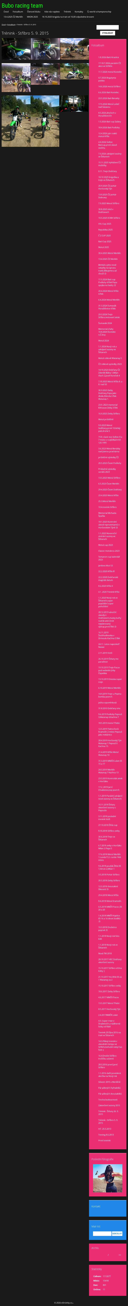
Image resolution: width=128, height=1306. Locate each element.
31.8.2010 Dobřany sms (109, 708)
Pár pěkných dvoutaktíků (110, 1093)
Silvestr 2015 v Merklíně (109, 1082)
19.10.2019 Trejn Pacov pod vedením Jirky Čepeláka (109, 670)
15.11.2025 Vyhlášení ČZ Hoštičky (109, 164)
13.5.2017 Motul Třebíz (109, 1003)
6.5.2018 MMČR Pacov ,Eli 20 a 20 (110, 908)
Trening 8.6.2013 (106, 1134)
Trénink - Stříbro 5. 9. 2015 (108, 1121)
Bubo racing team (22, 5)
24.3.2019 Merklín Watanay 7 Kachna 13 (108, 771)
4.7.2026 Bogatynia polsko (107, 79)
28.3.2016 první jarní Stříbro (107, 1066)
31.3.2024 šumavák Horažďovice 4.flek (107, 307)
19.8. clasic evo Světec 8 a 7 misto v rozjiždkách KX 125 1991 (110, 440)
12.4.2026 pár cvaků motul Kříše (107, 135)
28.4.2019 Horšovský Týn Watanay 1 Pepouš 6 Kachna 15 (110, 743)
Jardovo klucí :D (105, 565)
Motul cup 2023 (105, 545)
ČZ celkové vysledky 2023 (110, 364)
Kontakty (79, 11)
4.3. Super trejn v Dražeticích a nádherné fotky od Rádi (109, 1023)
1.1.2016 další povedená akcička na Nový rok (109, 1074)
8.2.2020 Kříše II (105, 586)
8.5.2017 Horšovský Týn (109, 1009)
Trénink (67, 11)
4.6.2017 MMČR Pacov (108, 997)
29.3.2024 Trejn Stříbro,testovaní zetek (109, 316)
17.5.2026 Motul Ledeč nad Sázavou (108, 105)
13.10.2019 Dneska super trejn (110, 680)
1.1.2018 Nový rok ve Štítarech (108, 946)
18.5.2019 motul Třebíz (109, 723)
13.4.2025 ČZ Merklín (13, 16)
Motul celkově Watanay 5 (110, 358)
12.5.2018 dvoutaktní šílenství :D (108, 888)
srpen (104, 1255)
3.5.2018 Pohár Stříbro (109, 874)
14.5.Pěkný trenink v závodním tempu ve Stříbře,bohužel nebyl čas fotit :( (110, 1045)
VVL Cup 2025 (104, 223)
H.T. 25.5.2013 (104, 1128)
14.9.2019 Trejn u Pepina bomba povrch (109, 695)
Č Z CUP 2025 (104, 235)
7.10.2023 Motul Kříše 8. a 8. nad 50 (110, 383)
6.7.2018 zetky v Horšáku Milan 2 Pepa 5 (109, 847)
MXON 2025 (32, 16)
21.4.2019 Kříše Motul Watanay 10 (108, 753)
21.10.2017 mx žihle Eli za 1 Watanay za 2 (110, 978)
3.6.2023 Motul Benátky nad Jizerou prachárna (109, 450)
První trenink (104, 1140)
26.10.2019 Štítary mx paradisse (108, 660)
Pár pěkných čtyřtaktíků (109, 1087)
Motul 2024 (103, 340)
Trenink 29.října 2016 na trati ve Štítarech (109, 1034)
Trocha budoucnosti (107, 1099)
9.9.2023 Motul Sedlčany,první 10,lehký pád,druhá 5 (109, 428)
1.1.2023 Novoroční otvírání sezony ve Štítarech (107, 536)
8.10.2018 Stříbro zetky (109, 830)
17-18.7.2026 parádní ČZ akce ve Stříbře (109, 64)
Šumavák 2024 (105, 323)
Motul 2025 (103, 247)
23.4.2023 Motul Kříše (108, 495)
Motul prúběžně (105, 419)
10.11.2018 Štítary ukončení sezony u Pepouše (107, 807)
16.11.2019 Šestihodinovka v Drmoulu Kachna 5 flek (109, 635)
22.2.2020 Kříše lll (106, 571)
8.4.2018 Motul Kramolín (109, 901)
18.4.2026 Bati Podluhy (109, 127)
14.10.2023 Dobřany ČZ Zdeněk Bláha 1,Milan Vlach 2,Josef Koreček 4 (109, 372)
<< (95, 1255)
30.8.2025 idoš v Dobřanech (105, 211)
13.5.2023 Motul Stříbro (109, 477)
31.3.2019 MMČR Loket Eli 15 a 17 (110, 762)
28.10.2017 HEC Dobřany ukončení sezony (110, 961)
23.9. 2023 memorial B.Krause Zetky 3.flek (108, 406)
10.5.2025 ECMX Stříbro (109, 218)
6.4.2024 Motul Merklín (109, 299)
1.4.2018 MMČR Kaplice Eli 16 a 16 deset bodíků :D (109, 918)
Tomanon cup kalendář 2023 (109, 558)
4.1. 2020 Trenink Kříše (108, 592)
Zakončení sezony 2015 (109, 1105)
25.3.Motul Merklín (107, 501)
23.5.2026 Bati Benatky (108, 98)
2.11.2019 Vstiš (105, 653)
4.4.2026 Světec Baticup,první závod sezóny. (107, 145)
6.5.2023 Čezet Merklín (108, 483)
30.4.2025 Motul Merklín (109, 253)
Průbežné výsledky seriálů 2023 (107, 470)
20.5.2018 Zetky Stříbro (109, 880)
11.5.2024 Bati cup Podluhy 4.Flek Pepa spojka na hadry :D (107, 282)
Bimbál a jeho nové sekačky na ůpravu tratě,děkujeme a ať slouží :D (107, 269)
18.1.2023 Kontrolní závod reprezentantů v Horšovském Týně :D (109, 524)
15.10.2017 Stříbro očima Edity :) (110, 969)
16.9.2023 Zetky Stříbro (109, 413)
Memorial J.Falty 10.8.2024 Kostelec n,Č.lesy (107, 332)
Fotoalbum (18, 11)
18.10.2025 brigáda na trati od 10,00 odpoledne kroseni (68, 16)
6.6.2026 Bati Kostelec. (108, 92)
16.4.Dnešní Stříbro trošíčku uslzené (107, 1057)
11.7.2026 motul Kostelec (110, 71)
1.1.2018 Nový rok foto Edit (108, 937)
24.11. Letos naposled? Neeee (109, 645)
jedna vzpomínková (107, 702)
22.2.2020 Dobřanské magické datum (108, 578)
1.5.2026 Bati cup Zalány (109, 121)
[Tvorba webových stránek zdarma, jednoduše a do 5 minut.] (73, 1303)
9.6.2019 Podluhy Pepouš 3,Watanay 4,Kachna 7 (110, 716)
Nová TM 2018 (105, 953)
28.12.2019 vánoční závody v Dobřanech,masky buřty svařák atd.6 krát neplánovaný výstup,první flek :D (109, 619)
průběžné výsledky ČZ (108, 457)
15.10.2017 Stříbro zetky (109, 985)
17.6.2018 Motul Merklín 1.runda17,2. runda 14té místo (109, 857)
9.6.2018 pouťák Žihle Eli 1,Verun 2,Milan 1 (109, 867)
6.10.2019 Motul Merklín (109, 688)
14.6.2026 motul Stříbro (109, 86)
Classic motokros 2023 (109, 551)
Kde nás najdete (52, 11)
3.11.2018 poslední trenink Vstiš (107, 818)
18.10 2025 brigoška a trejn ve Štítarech (108, 178)
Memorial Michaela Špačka (107, 514)
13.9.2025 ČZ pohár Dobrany (107, 196)
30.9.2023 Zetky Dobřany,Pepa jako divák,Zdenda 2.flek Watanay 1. (107, 394)
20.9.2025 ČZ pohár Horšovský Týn (107, 187)
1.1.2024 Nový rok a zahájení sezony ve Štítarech (107, 349)
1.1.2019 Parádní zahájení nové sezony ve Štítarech (110, 797)
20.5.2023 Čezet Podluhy (109, 463)
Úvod (6, 11)
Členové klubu (33, 11)
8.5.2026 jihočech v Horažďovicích (107, 114)
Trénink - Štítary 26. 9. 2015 (108, 1113)
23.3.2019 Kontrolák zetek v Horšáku (110, 780)
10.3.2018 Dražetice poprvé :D (107, 929)
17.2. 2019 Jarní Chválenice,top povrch (108, 788)
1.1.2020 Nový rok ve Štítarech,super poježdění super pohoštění (108, 602)
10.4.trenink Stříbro (107, 507)
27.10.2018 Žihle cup (107, 825)
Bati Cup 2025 (104, 241)
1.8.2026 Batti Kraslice (108, 57)
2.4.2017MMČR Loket (108, 1015)
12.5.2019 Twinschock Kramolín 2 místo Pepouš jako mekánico (110, 732)
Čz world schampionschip (99, 11)
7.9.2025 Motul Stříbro (108, 203)
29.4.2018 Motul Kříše (108, 895)
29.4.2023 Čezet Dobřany (110, 489)
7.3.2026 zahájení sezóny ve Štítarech (109, 155)
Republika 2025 (105, 229)
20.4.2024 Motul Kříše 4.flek (108, 292)
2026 (111, 1255)
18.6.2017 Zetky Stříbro (109, 991)
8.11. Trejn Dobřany (107, 171)
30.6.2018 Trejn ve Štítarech (106, 838)
